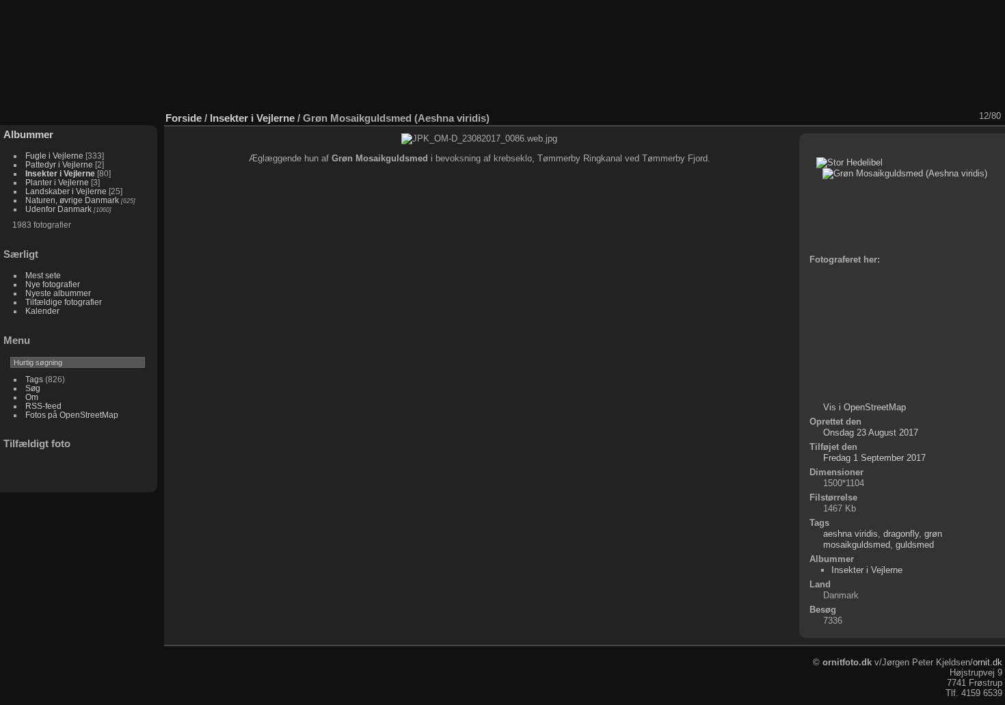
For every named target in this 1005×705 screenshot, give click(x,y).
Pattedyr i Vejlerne (59, 164)
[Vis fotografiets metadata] (896, 116)
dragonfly (901, 534)
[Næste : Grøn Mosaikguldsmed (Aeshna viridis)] (967, 116)
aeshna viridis (850, 534)
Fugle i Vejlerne (54, 155)
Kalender (42, 310)
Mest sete (43, 275)
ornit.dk (987, 662)
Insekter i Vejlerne (60, 173)
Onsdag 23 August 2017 (870, 432)
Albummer (28, 134)
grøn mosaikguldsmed (882, 539)
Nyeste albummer (58, 293)
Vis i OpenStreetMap (864, 407)
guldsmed (915, 545)
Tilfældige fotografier (63, 301)
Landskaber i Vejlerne (66, 191)
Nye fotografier (52, 284)
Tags (34, 379)
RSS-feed (43, 405)
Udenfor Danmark (58, 208)
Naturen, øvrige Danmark (72, 200)
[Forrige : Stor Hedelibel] (950, 116)
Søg (32, 388)
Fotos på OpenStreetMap (71, 414)
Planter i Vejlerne (57, 182)
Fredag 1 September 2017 (874, 458)
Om (31, 397)
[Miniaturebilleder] (932, 116)
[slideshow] (878, 116)
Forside (183, 118)
